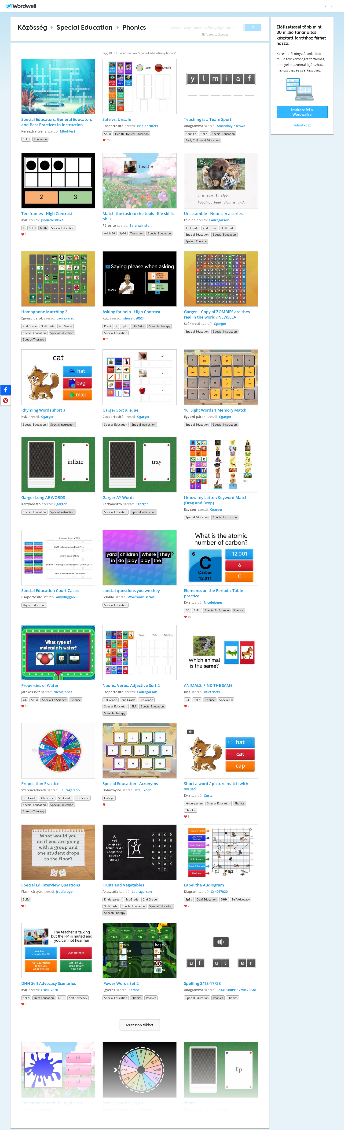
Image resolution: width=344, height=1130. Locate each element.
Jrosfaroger (65, 891)
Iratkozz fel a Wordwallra (302, 112)
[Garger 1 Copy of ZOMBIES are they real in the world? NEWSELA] (221, 279)
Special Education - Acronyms (130, 783)
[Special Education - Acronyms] (139, 751)
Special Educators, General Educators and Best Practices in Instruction (57, 122)
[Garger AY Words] (139, 465)
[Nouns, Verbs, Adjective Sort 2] (139, 652)
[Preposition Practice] (58, 751)
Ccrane (134, 990)
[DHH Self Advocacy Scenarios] (58, 950)
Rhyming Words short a (43, 410)
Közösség (32, 27)
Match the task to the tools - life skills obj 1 (138, 216)
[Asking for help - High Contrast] (139, 279)
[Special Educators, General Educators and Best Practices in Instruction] (58, 86)
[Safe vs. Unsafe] (139, 86)
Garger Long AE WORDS (43, 497)
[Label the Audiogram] (221, 852)
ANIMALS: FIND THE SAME (208, 685)
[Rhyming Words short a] (58, 377)
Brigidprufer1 (147, 126)
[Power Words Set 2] (139, 950)
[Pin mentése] (5, 400)
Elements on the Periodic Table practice (214, 593)
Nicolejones (213, 602)
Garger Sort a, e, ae (120, 410)
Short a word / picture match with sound (216, 786)
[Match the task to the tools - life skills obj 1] (139, 180)
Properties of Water (40, 685)
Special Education (84, 27)
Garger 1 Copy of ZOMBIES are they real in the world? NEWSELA (217, 314)
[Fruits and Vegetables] (139, 852)
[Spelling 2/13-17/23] (221, 950)
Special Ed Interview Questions (50, 885)
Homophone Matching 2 (44, 311)
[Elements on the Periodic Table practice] (221, 558)
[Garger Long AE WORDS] (58, 465)
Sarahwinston (141, 225)
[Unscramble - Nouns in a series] (221, 180)
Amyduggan (65, 597)
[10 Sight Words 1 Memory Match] (221, 377)
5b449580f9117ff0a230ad (236, 990)
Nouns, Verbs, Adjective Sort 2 (131, 685)
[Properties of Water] (58, 652)
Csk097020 (219, 891)
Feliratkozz (302, 125)
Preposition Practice (40, 783)
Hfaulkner (143, 790)
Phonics (134, 27)
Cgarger (220, 323)
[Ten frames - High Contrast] (58, 180)
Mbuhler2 (67, 131)
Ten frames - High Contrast (46, 213)
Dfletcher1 (212, 692)
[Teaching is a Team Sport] (221, 86)
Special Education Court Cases (50, 590)
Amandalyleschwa (231, 126)
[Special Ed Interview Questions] (58, 852)
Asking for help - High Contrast (131, 311)
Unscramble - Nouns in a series (213, 213)
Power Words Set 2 (120, 983)
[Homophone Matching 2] (58, 279)
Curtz (208, 795)
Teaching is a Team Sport (207, 119)
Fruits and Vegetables (123, 885)
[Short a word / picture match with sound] (221, 751)
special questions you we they (131, 590)
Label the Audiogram (204, 885)
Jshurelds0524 (52, 220)
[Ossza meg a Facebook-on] (5, 390)
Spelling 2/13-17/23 (202, 983)
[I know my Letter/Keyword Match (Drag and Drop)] (221, 465)
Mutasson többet (139, 1024)
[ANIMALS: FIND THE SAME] (221, 652)
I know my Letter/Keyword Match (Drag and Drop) (216, 500)
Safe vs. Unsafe (116, 119)
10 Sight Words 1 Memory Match (215, 410)
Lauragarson (219, 220)
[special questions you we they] (139, 558)
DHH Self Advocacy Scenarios (48, 983)
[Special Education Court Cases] (58, 558)
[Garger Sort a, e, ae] (139, 377)
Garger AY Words (118, 497)
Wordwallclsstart (141, 597)
